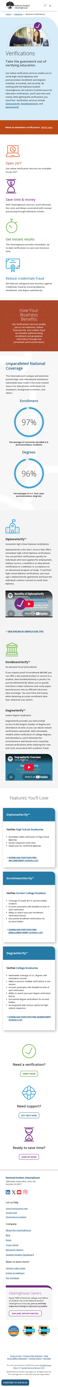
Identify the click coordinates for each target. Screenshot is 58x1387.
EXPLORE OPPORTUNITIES (25, 1313)
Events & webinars (15, 1273)
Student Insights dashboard (20, 1254)
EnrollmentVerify (29, 103)
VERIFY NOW (29, 1073)
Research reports (14, 1249)
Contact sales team (15, 1268)
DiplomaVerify (13, 103)
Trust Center (12, 1245)
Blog (8, 1235)
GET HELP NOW (29, 1115)
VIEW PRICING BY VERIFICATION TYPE (26, 631)
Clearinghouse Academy (16, 1217)
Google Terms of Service (31, 1368)
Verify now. (47, 127)
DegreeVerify (12, 107)
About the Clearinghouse (18, 1230)
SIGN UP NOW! (29, 1156)
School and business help (17, 1208)
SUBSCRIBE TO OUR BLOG (15, 1382)
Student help (11, 1212)
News (8, 1240)
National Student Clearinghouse (23, 1177)
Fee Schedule (12, 1278)
